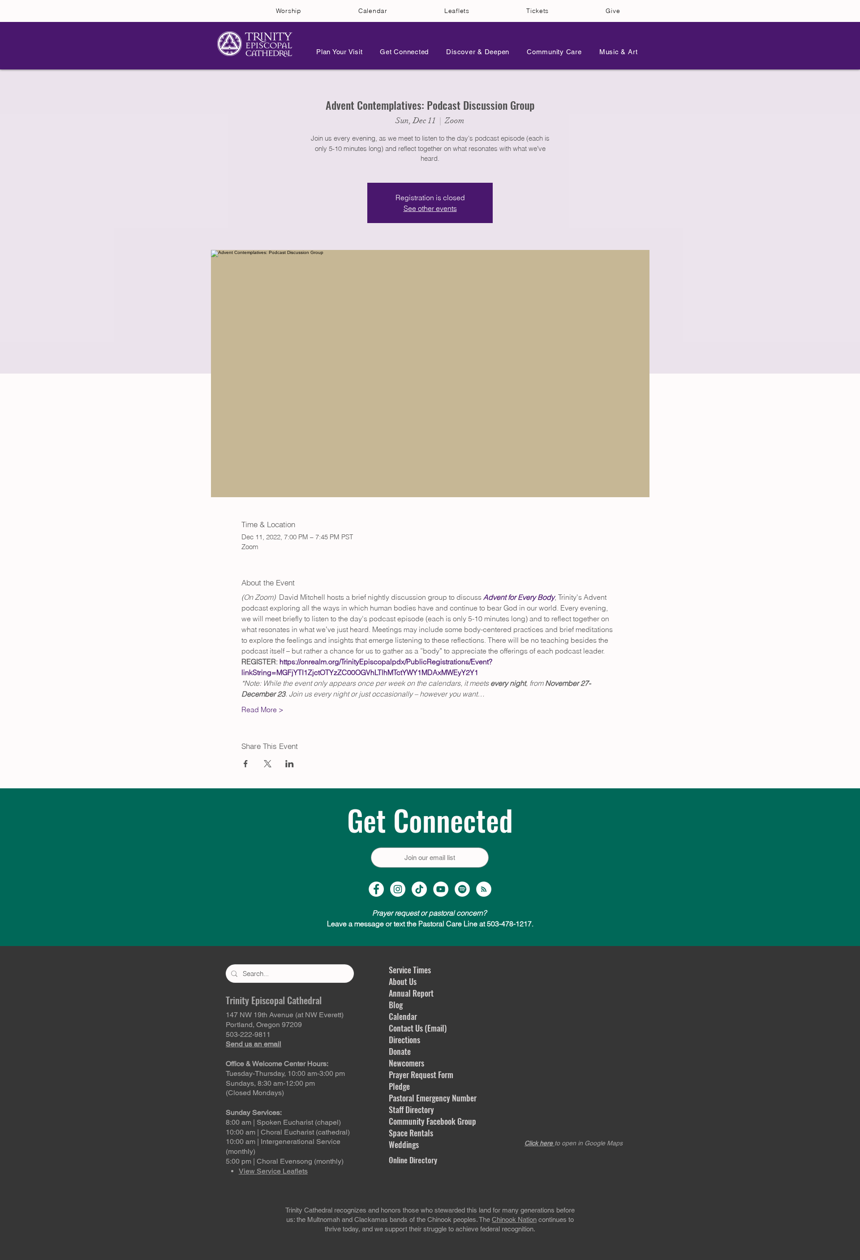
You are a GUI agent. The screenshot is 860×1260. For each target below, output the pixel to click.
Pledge (399, 1086)
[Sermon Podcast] (483, 889)
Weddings (404, 1144)
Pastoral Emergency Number (433, 1098)
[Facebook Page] (376, 889)
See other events (430, 208)
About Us (403, 981)
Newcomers (406, 1063)
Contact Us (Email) (418, 1028)
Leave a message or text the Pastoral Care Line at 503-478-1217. (430, 923)
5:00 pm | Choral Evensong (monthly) (285, 1161)
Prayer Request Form (421, 1074)
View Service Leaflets (273, 1171)
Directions (404, 1039)
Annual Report (411, 993)
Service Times (410, 970)
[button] (337, 51)
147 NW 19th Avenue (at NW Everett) (285, 1015)
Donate (400, 1051)
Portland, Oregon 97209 (264, 1024)
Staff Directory (411, 1109)
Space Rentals (411, 1133)
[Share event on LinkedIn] (289, 763)
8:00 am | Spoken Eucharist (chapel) (283, 1122)
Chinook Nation (514, 1219)
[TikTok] (419, 889)
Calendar (403, 1016)
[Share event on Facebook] (245, 763)
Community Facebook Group (432, 1121)
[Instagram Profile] (397, 889)
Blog (396, 1005)
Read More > (262, 709)
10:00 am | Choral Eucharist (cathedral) (288, 1132)
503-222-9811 (248, 1034)
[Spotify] (462, 889)
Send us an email (253, 1044)
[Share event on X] (267, 763)
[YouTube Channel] (440, 889)
